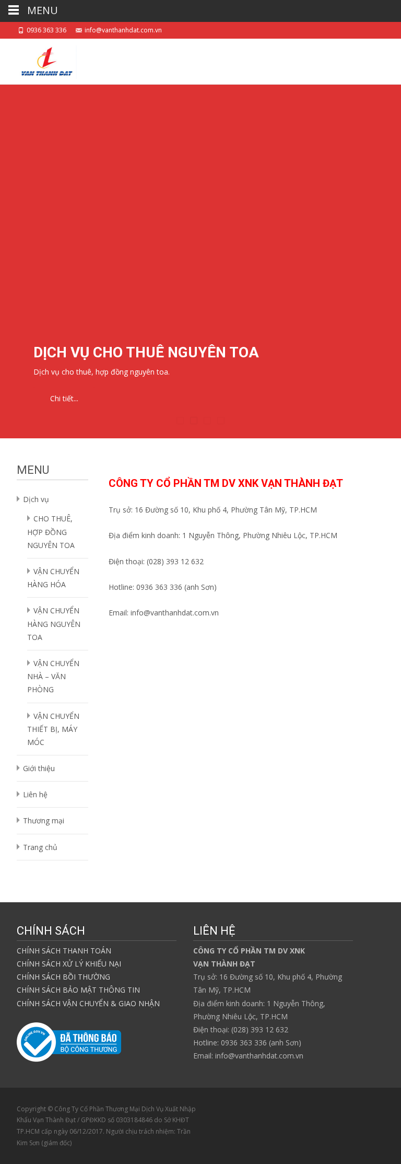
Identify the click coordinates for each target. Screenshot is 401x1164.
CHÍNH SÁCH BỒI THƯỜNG (63, 977)
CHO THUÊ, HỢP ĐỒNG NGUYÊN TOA (51, 532)
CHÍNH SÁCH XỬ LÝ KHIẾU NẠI (69, 964)
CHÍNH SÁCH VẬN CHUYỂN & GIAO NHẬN (88, 1003)
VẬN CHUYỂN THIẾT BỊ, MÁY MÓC (53, 729)
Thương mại (43, 820)
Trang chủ (40, 847)
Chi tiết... (64, 398)
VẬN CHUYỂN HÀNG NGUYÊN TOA (53, 624)
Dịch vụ (36, 499)
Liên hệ (35, 794)
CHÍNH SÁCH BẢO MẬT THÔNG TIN (78, 990)
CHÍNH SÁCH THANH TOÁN (64, 951)
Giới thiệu (39, 768)
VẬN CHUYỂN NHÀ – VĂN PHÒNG (53, 676)
